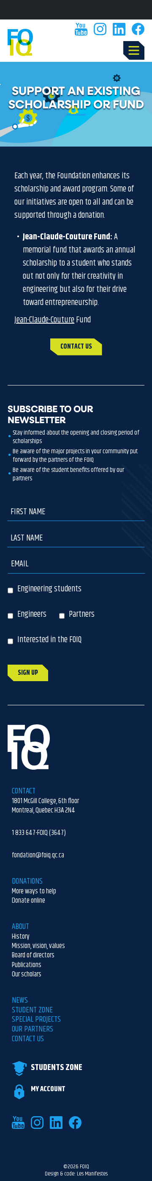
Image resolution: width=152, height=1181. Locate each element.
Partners (82, 614)
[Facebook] (138, 29)
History (21, 936)
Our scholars (26, 974)
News (20, 1001)
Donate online (28, 900)
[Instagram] (100, 29)
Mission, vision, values (38, 946)
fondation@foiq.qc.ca (38, 855)
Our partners (32, 1029)
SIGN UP (28, 673)
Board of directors (33, 955)
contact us (76, 346)
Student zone (32, 1010)
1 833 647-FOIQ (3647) (39, 832)
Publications (26, 965)
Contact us (28, 1039)
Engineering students (49, 589)
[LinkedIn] (119, 29)
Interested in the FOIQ (49, 639)
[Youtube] (81, 29)
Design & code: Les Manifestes (76, 1174)
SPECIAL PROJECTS (36, 1020)
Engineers (31, 614)
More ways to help (34, 891)
